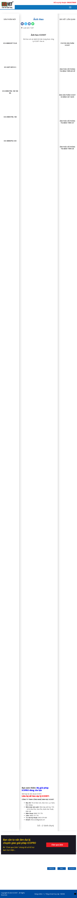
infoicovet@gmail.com (35, 820)
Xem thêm (9, 28)
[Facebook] (22, 23)
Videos (61, 868)
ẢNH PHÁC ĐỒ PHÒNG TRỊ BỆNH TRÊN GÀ (67, 148)
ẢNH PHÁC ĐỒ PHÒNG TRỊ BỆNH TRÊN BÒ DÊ (67, 70)
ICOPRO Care (51, 868)
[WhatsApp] (32, 23)
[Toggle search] (74, 7)
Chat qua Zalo (57, 845)
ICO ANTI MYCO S (10, 67)
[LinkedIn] (29, 23)
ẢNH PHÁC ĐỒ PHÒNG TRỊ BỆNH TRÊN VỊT (67, 122)
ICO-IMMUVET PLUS (10, 43)
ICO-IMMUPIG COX (10, 141)
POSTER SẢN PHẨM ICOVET (67, 44)
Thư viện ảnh (72, 868)
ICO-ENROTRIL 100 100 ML (10, 92)
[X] (25, 23)
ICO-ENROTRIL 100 (10, 117)
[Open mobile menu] (70, 7)
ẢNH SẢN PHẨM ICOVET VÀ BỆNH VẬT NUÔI (67, 96)
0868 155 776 (32, 815)
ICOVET (36, 41)
